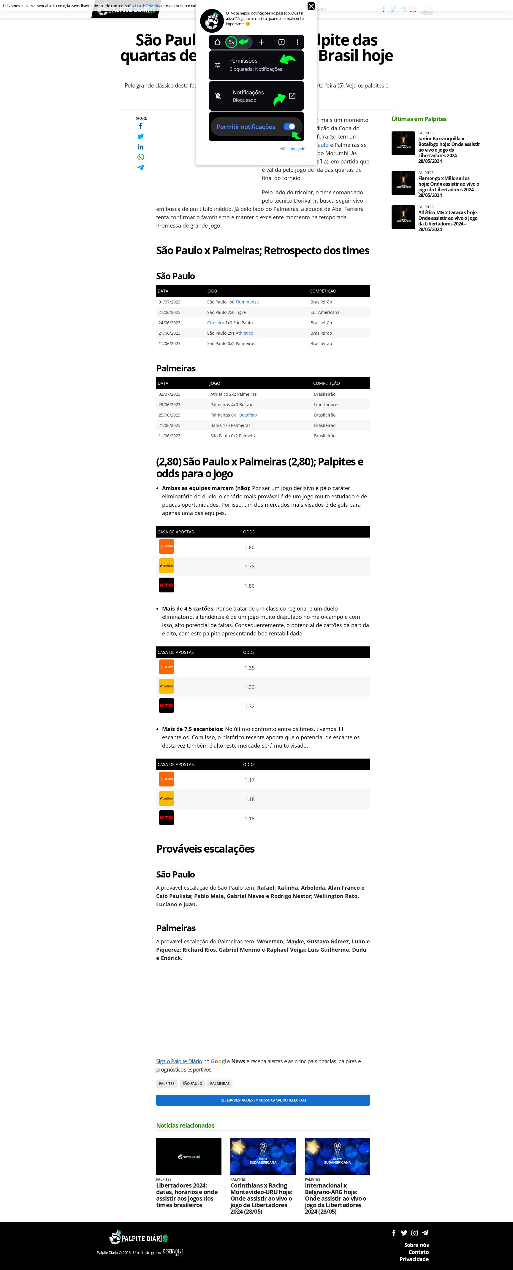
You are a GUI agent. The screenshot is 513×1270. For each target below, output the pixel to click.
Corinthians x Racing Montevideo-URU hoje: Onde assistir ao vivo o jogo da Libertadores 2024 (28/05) (261, 1198)
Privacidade (414, 1259)
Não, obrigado (292, 148)
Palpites (167, 1083)
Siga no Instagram (414, 1232)
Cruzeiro (215, 322)
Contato (418, 1251)
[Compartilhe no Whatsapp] (140, 157)
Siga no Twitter (404, 1232)
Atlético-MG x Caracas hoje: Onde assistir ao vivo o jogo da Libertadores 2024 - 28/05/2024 (448, 221)
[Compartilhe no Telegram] (140, 167)
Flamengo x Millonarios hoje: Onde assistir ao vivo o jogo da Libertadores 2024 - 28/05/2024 (448, 187)
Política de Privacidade (147, 5)
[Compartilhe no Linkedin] (140, 146)
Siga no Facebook (394, 1232)
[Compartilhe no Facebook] (140, 126)
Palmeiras (219, 1083)
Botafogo (248, 415)
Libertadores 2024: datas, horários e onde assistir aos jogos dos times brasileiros (187, 1195)
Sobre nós (416, 1244)
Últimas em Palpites (419, 119)
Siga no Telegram (425, 1232)
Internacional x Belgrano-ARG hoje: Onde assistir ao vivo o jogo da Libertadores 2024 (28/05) (335, 1198)
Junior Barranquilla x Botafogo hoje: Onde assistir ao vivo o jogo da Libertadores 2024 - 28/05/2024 (449, 150)
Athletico (244, 333)
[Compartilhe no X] (140, 136)
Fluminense (247, 302)
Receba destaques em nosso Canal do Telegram (263, 1100)
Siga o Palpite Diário (179, 1061)
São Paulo (192, 1083)
